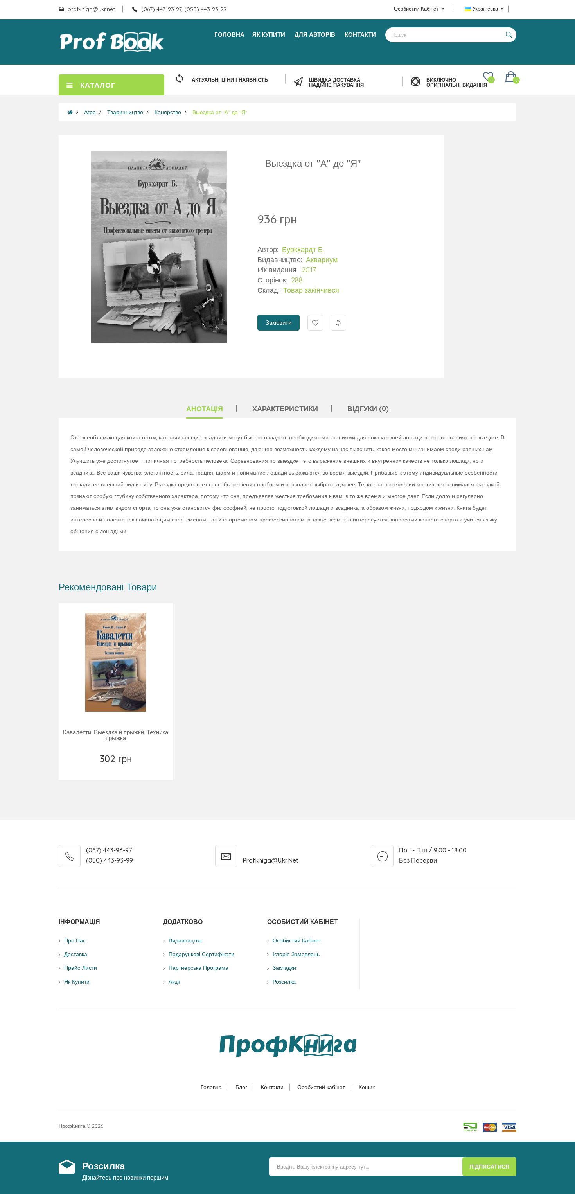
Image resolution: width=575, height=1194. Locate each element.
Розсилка (284, 981)
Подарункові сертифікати (201, 954)
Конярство (168, 112)
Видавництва (185, 940)
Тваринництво (125, 112)
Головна (211, 1087)
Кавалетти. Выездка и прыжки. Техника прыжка (115, 735)
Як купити (77, 981)
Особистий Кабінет (297, 940)
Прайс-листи (80, 967)
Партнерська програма (198, 967)
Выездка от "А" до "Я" (219, 112)
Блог (241, 1087)
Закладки (284, 967)
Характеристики (285, 408)
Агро (90, 112)
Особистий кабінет (321, 1087)
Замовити (278, 322)
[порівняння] (150, 768)
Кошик (367, 1087)
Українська (485, 8)
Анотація (204, 408)
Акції (174, 981)
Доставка (75, 954)
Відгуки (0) (368, 408)
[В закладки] (82, 768)
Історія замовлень (296, 954)
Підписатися (489, 1166)
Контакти (272, 1087)
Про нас (75, 940)
